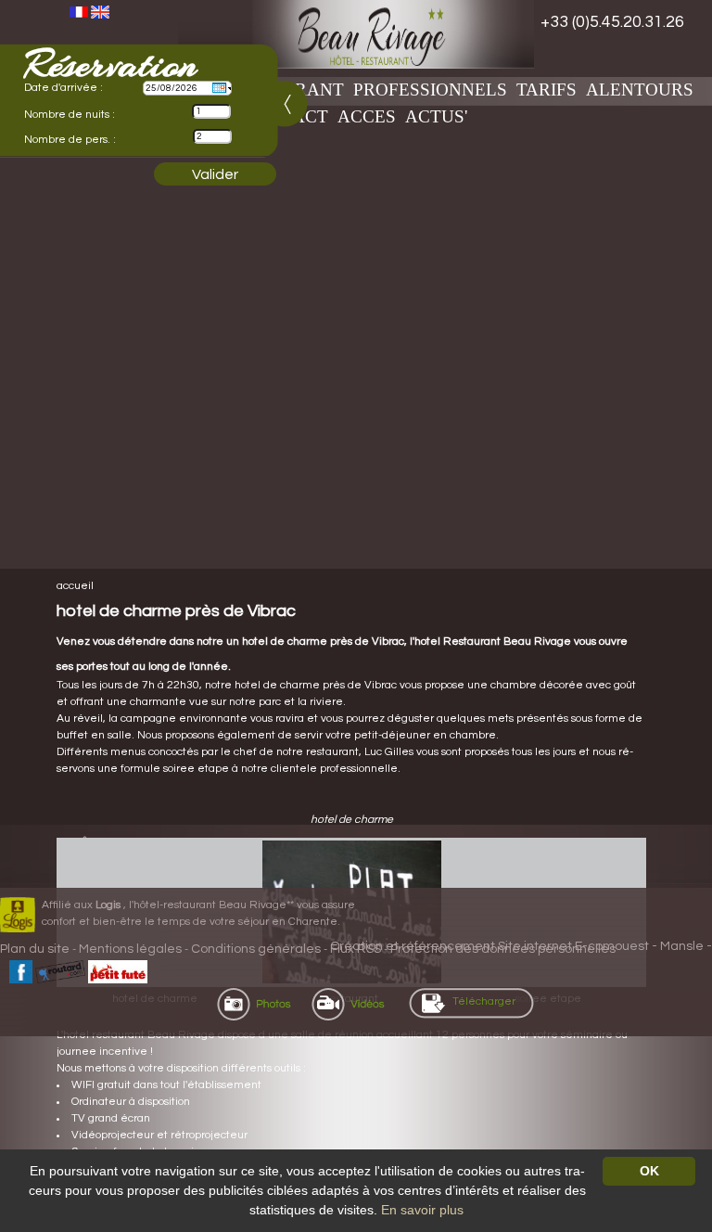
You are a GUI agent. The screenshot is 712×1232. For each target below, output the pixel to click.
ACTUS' (436, 116)
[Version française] (79, 11)
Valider (215, 174)
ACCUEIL (75, 586)
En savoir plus (422, 1209)
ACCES (366, 116)
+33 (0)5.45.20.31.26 (612, 22)
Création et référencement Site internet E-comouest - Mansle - (521, 946)
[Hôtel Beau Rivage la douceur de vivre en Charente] (356, 34)
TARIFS (546, 89)
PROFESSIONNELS (430, 89)
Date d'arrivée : (63, 88)
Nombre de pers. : (70, 140)
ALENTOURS (639, 89)
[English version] (100, 11)
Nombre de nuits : (69, 115)
